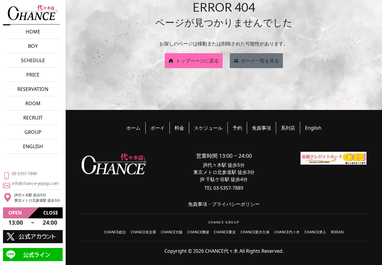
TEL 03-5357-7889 (223, 188)
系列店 (288, 128)
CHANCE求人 (315, 232)
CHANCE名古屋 (143, 232)
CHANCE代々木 (287, 232)
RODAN (337, 232)
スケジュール (208, 128)
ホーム (133, 128)
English (313, 128)
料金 (179, 128)
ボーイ (157, 128)
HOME (33, 31)
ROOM (33, 103)
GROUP (32, 132)
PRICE (32, 74)
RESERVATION (32, 89)
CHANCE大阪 (172, 232)
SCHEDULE (33, 60)
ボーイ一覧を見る (260, 60)
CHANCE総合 (115, 232)
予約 (237, 128)
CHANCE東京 (225, 232)
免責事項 (261, 128)
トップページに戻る (197, 60)
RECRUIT (33, 117)
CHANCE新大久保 (255, 232)
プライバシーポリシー (236, 204)
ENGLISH (33, 146)
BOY (33, 46)
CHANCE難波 (198, 232)
